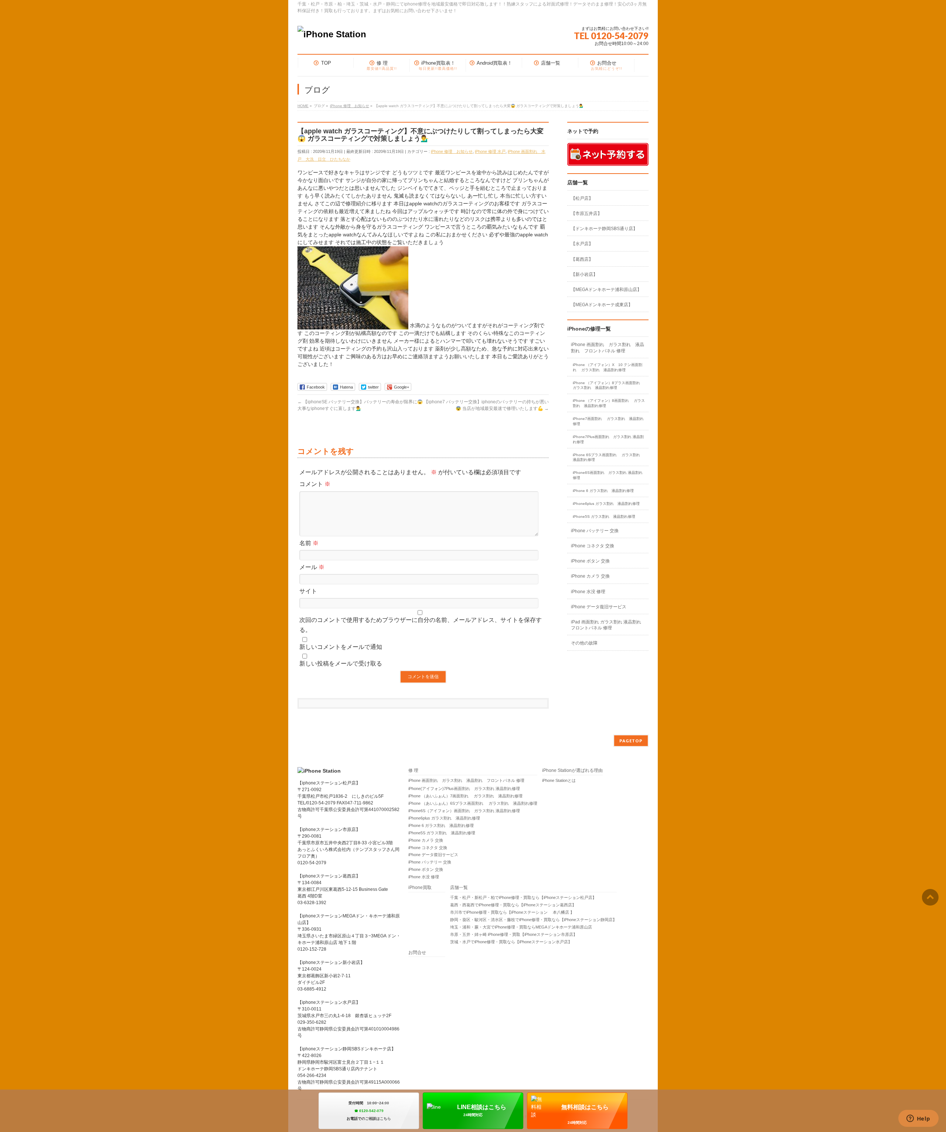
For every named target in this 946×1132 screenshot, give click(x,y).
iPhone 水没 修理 (588, 591)
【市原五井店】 (586, 213)
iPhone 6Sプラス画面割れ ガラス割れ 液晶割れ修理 (608, 457)
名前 (309, 543)
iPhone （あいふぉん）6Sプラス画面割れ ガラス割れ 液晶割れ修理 (472, 803)
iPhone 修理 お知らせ (452, 151)
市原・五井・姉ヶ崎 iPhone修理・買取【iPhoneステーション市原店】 (513, 934)
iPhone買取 (422, 887)
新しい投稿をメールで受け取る (340, 663)
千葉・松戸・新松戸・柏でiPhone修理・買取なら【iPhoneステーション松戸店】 (523, 897)
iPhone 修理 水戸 (490, 151)
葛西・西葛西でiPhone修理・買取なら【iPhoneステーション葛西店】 (513, 905)
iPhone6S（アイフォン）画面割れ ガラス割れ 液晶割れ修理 (464, 810)
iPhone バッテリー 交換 (595, 530)
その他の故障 (584, 643)
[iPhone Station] (331, 34)
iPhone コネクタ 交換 (592, 545)
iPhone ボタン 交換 (590, 561)
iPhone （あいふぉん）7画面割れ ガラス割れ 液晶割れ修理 (465, 796)
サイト (308, 591)
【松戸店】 (582, 198)
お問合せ (417, 952)
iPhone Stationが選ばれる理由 (572, 770)
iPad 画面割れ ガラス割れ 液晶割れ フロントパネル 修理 (606, 624)
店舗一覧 (459, 887)
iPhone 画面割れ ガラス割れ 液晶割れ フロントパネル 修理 (607, 347)
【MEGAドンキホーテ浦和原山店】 (606, 289)
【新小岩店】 (584, 274)
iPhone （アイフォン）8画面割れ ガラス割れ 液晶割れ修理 (609, 403)
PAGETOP (631, 740)
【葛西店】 (582, 259)
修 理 (413, 770)
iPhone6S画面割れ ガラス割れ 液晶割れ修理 (608, 475)
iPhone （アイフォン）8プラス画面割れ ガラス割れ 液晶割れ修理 (609, 385)
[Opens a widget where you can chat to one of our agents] (918, 1119)
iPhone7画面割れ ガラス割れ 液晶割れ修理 (608, 421)
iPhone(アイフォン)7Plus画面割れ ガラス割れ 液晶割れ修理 (464, 788)
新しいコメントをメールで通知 (340, 647)
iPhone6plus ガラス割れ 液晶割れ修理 (606, 504)
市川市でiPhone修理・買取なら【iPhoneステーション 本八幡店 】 (512, 912)
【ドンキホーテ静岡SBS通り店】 (604, 228)
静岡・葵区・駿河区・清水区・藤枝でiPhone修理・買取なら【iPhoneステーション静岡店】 (533, 919)
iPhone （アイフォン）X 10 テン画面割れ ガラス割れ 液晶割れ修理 (607, 367)
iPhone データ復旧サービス (598, 606)
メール (311, 567)
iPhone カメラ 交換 (590, 576)
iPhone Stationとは (559, 780)
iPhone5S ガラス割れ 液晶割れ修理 (604, 516)
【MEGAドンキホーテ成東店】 (602, 304)
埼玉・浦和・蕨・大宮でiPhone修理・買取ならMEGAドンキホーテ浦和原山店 (521, 927)
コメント (314, 484)
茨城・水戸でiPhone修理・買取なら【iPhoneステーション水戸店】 (511, 942)
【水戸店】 (582, 243)
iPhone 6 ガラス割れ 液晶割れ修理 (603, 491)
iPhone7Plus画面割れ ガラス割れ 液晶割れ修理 (608, 439)
